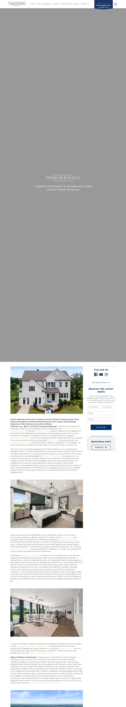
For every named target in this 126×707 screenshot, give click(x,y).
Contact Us (85, 4)
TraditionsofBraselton (102, 382)
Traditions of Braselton (19, 438)
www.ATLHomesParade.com (41, 653)
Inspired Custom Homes (20, 443)
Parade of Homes (42, 431)
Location (56, 4)
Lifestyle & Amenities (44, 4)
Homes (32, 4)
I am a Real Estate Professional (101, 436)
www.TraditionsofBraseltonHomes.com (32, 646)
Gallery (76, 4)
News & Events (66, 4)
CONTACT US (101, 447)
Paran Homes (53, 440)
